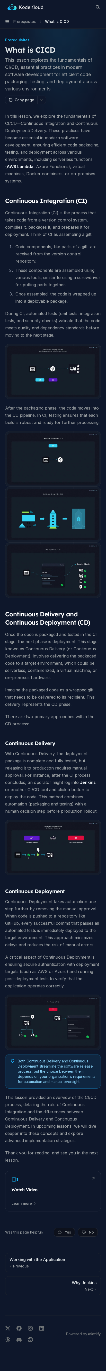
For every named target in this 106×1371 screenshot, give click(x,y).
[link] (53, 1191)
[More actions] (41, 100)
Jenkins (88, 782)
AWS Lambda (20, 166)
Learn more (22, 1203)
